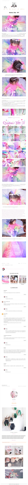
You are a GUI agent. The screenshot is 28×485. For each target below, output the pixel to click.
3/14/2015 (5, 364)
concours (21, 438)
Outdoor (8, 438)
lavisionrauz (5, 290)
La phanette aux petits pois (7, 335)
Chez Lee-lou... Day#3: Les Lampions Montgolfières (14, 467)
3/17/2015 (6, 297)
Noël (5, 438)
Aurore (6, 296)
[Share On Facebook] (22, 263)
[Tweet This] (21, 263)
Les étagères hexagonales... (14, 432)
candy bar (18, 438)
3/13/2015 (5, 336)
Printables (15, 438)
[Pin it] (25, 263)
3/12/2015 (5, 291)
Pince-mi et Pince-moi (7, 301)
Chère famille (5, 313)
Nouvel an (3, 438)
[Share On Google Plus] (24, 263)
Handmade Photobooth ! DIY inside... (14, 479)
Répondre (25, 294)
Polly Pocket (11, 438)
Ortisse (5, 347)
